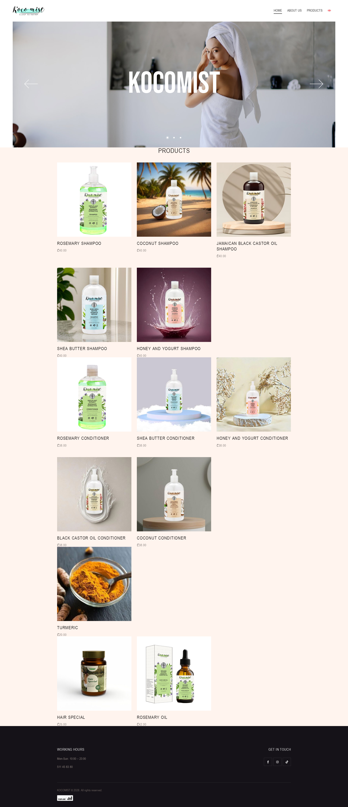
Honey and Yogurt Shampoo (169, 349)
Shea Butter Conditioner (165, 438)
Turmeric (67, 628)
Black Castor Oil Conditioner (91, 538)
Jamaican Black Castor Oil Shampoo (247, 246)
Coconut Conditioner (161, 538)
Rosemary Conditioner (83, 438)
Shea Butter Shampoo (82, 349)
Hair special (71, 717)
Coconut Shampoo (157, 243)
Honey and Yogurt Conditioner (252, 438)
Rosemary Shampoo (79, 243)
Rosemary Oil (152, 717)
